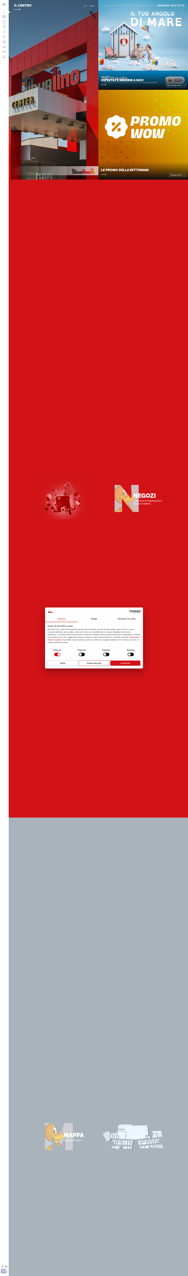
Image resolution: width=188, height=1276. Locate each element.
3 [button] (89, 5)
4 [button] (91, 5)
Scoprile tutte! (176, 175)
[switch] (82, 654)
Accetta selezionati (94, 663)
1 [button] (86, 5)
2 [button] (88, 5)
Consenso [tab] (61, 619)
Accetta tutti (125, 663)
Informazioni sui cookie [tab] (127, 619)
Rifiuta (62, 663)
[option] (53, 90)
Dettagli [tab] (94, 619)
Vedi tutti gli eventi (174, 85)
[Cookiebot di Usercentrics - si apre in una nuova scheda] (131, 611)
